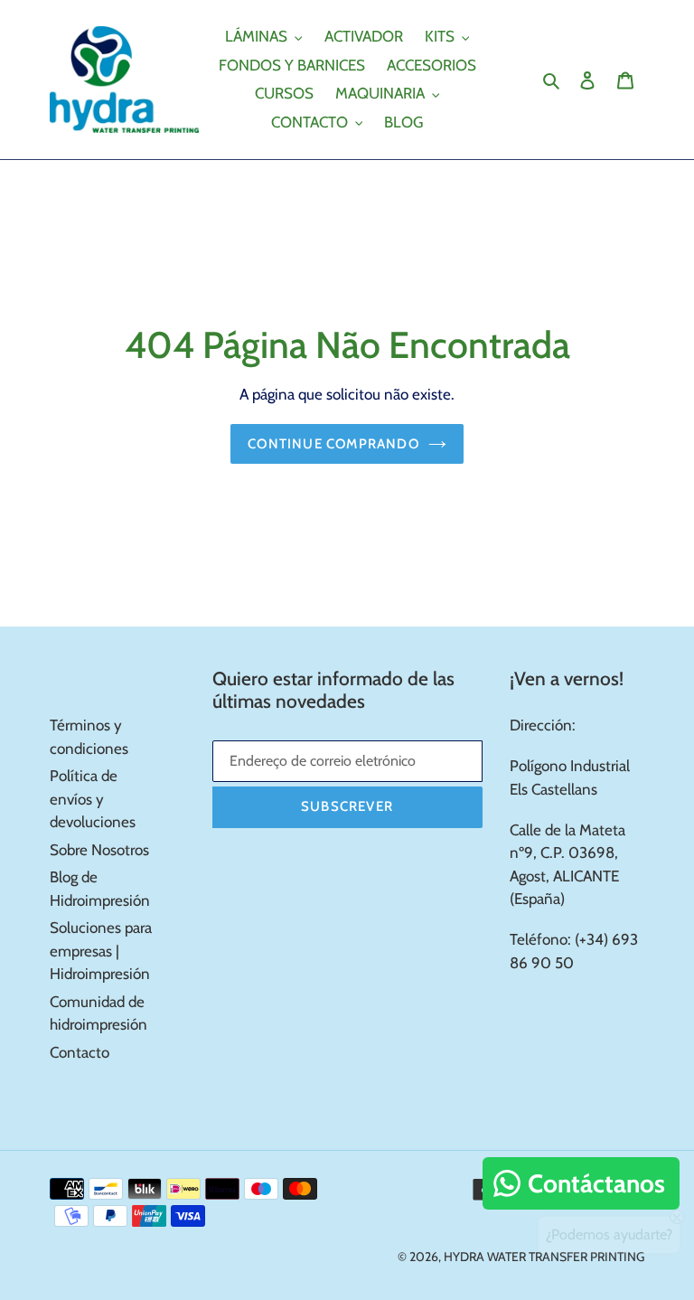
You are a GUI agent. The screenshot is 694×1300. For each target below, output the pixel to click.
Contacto (79, 1052)
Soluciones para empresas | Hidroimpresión (101, 950)
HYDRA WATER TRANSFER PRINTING (544, 1256)
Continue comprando (333, 444)
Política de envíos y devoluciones (93, 799)
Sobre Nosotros (99, 850)
